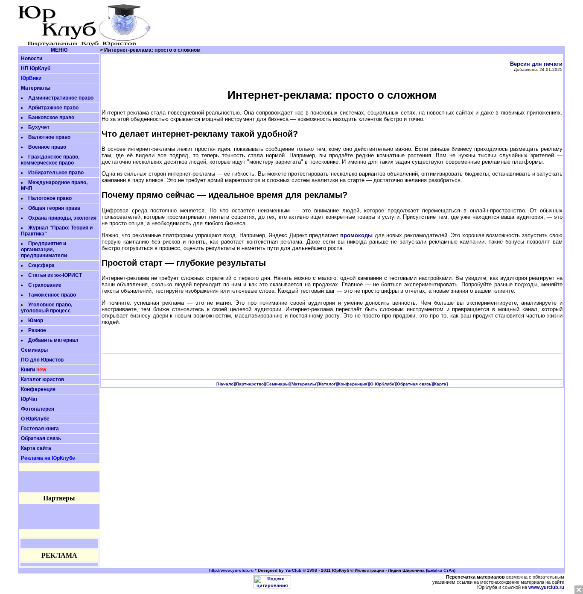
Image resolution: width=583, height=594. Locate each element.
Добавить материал (53, 340)
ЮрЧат (29, 399)
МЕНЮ (59, 50)
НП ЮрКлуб (35, 68)
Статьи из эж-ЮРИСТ (55, 275)
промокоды (356, 235)
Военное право (47, 147)
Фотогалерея (37, 409)
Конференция (38, 389)
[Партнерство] (250, 384)
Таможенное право (52, 295)
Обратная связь (41, 438)
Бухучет (39, 127)
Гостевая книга (40, 429)
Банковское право (51, 118)
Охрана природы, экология (62, 218)
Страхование (44, 285)
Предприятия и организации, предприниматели (44, 250)
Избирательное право (56, 173)
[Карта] (440, 384)
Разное (37, 330)
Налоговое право (50, 198)
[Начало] (225, 384)
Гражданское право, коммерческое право (50, 160)
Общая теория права (54, 208)
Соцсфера (41, 265)
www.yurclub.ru (546, 587)
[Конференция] (353, 384)
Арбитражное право (53, 108)
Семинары (34, 350)
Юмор (35, 320)
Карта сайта (36, 448)
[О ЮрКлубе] (382, 384)
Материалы (35, 88)
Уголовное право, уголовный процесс (46, 308)
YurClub (293, 570)
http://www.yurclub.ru (231, 570)
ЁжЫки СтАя (440, 570)
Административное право (60, 98)
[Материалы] (304, 384)
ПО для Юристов (42, 360)
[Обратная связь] (414, 384)
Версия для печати (536, 64)
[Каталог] (327, 384)
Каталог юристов (42, 379)
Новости (31, 59)
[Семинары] (277, 384)
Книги (28, 370)
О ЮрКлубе (35, 419)
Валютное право (49, 137)
